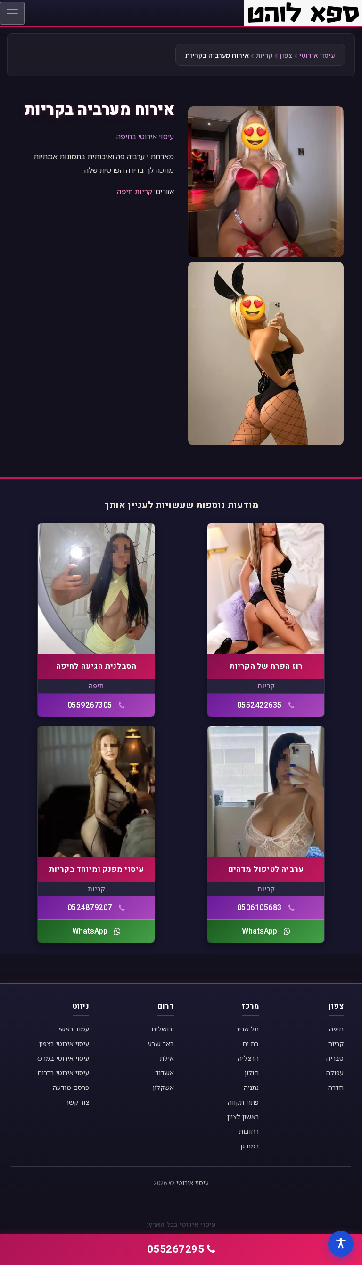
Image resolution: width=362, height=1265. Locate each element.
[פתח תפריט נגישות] (341, 1244)
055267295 (176, 1249)
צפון (286, 55)
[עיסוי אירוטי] (303, 12)
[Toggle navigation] (12, 13)
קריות (264, 55)
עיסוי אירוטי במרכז (63, 1058)
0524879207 (89, 907)
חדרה (336, 1087)
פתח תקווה (243, 1101)
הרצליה (248, 1058)
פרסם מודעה (71, 1087)
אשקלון (163, 1087)
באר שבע (161, 1043)
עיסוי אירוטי (317, 55)
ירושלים (162, 1028)
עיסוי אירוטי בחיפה (145, 136)
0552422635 (259, 705)
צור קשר (77, 1101)
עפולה (335, 1072)
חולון (252, 1072)
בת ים (250, 1043)
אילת (167, 1058)
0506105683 (259, 907)
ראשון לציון (243, 1116)
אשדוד (164, 1072)
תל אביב (247, 1028)
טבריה (335, 1058)
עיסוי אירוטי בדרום (63, 1072)
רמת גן (249, 1145)
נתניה (251, 1087)
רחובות (249, 1131)
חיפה (125, 191)
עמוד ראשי (73, 1028)
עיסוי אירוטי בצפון (64, 1043)
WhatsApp (259, 931)
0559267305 (89, 705)
